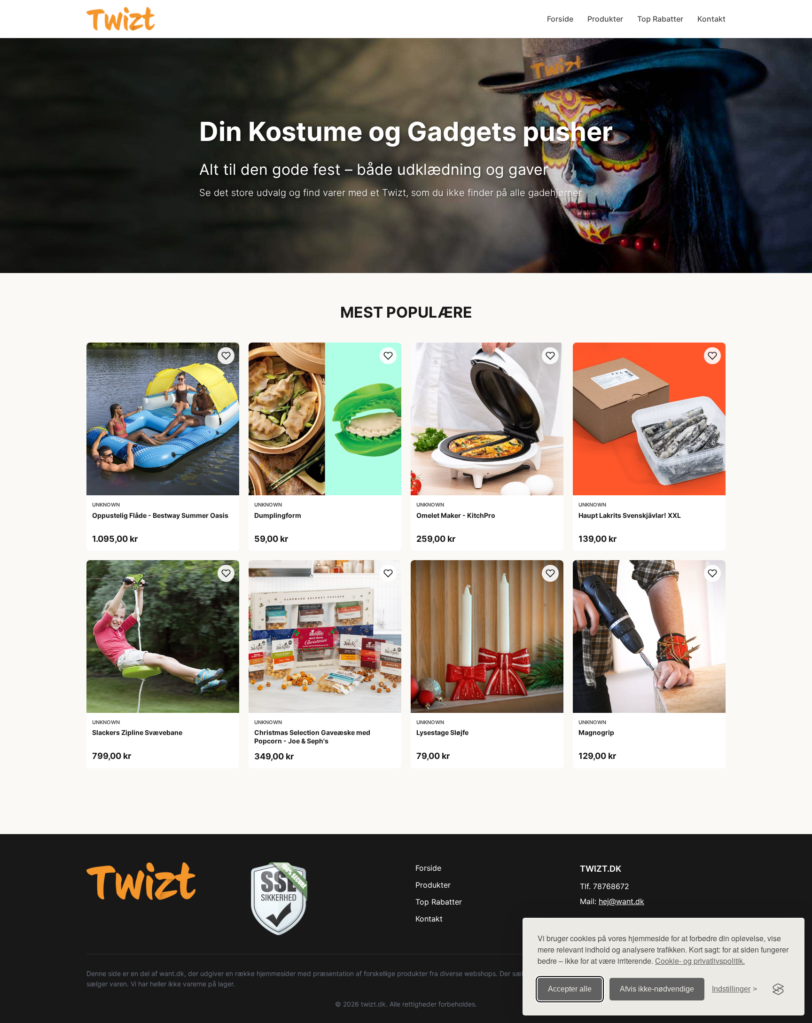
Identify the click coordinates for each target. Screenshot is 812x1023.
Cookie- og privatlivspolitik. (700, 960)
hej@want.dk (621, 901)
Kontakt (711, 18)
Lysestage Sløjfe (442, 732)
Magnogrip (596, 732)
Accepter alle (570, 989)
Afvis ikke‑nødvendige (657, 989)
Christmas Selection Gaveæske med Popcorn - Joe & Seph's (312, 736)
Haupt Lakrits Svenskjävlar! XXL (629, 515)
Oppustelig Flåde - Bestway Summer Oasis (160, 515)
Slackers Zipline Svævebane (137, 732)
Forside (560, 18)
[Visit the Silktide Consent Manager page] (778, 989)
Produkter (605, 18)
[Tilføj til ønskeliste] (226, 355)
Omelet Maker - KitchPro (455, 515)
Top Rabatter (660, 18)
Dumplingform (277, 515)
